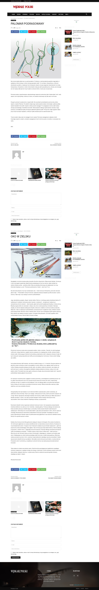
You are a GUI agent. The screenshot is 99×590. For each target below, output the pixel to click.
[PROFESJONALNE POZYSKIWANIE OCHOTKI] (68, 47)
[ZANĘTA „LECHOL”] (68, 54)
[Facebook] (74, 575)
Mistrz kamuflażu (77, 38)
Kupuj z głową (46, 14)
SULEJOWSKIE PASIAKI (55, 145)
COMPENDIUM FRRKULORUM (34, 180)
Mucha (38, 14)
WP (14, 27)
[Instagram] (77, 575)
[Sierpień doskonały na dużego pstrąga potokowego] (53, 173)
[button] (86, 14)
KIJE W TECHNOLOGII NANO (17, 180)
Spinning (25, 14)
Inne (66, 14)
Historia (61, 14)
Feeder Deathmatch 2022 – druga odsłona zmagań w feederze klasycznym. (84, 32)
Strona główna (14, 18)
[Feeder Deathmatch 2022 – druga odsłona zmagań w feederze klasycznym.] (68, 32)
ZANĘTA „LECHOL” (77, 52)
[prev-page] (12, 185)
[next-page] (14, 185)
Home (13, 14)
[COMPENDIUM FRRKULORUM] (36, 173)
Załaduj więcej (76, 59)
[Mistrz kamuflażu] (68, 40)
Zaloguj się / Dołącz (27, 1)
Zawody (54, 14)
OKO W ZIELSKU (15, 145)
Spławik (31, 14)
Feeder (19, 14)
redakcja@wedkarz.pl (79, 585)
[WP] (12, 28)
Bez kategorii (20, 18)
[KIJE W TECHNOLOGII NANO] (19, 173)
